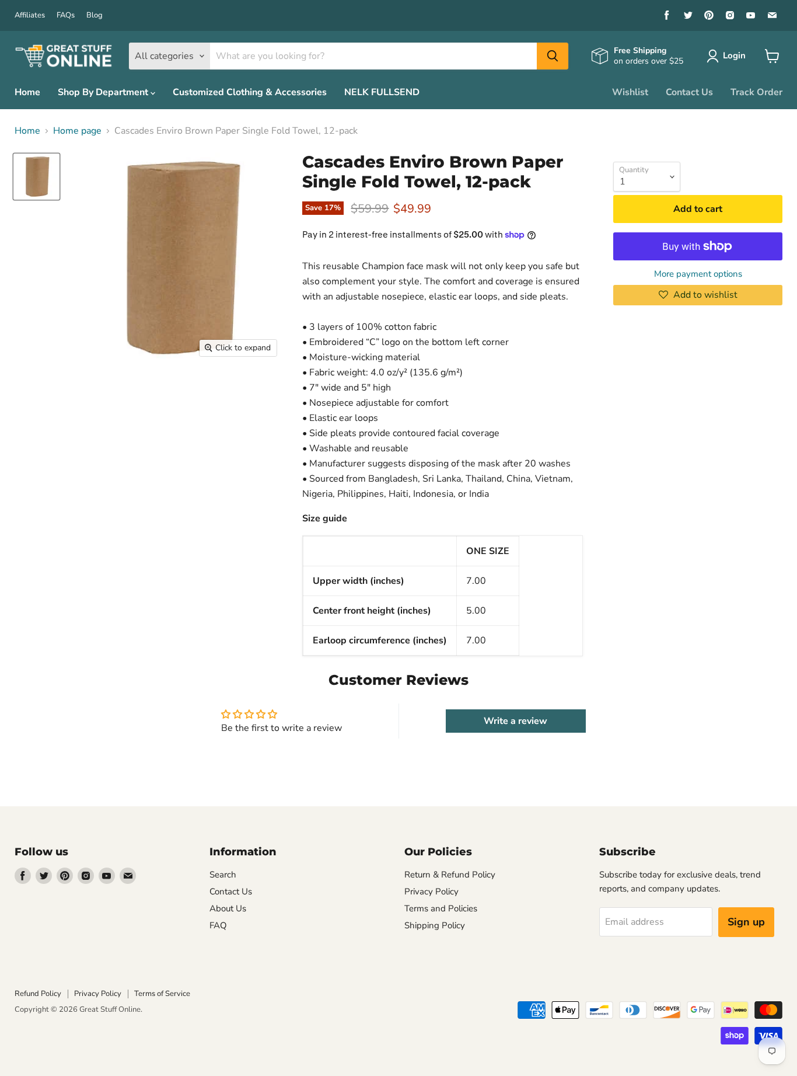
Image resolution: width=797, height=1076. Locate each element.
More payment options (698, 274)
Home (27, 92)
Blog (94, 15)
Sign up (746, 922)
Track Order (756, 92)
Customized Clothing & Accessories (250, 92)
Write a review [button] (515, 721)
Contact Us (689, 92)
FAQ (218, 925)
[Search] (552, 56)
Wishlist (630, 92)
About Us (227, 908)
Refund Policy (38, 993)
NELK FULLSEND (382, 92)
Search (222, 874)
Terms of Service (162, 993)
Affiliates (30, 15)
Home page (77, 131)
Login (734, 55)
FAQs (66, 15)
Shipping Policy (434, 925)
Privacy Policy (431, 891)
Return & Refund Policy (449, 874)
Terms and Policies (440, 908)
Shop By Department (104, 92)
